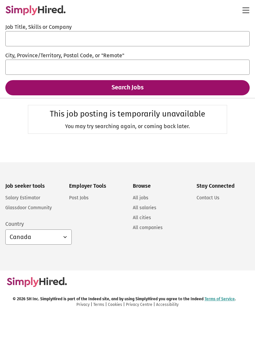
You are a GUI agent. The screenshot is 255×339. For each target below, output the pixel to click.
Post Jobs (79, 198)
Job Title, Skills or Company (38, 27)
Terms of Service (220, 299)
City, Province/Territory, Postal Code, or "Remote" (64, 55)
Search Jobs (128, 87)
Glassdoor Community (28, 208)
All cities (142, 217)
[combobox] (127, 38)
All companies (148, 227)
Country (14, 224)
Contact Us (208, 198)
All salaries (144, 208)
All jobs (140, 198)
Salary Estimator (22, 198)
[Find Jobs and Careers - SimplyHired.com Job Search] (35, 10)
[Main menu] (246, 10)
